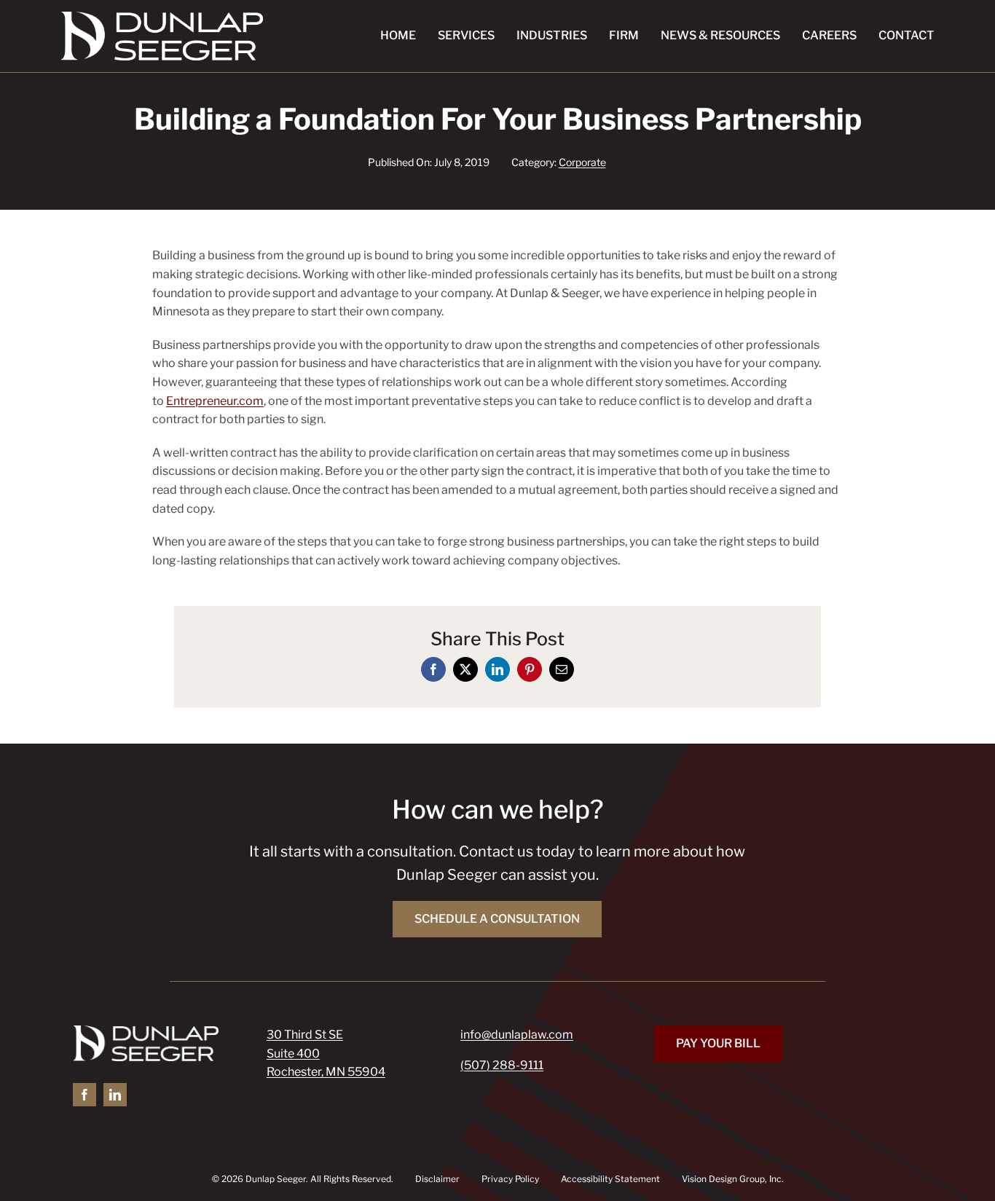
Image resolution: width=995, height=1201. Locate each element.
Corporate (582, 162)
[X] (465, 669)
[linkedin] (115, 1094)
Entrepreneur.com (215, 401)
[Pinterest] (530, 669)
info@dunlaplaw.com (516, 1034)
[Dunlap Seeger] (161, 17)
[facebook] (84, 1094)
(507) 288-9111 (501, 1065)
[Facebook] (433, 669)
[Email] (562, 669)
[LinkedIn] (497, 669)
